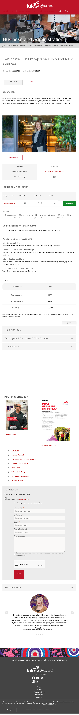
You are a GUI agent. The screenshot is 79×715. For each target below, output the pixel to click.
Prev (6, 612)
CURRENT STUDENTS (25, 11)
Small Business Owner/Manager (55, 171)
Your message (19, 536)
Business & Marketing (19, 45)
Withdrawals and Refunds (20, 476)
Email (16, 522)
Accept (9, 710)
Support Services (17, 480)
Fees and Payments (18, 455)
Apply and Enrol (39, 692)
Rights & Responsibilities (20, 463)
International (39, 695)
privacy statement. (49, 703)
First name (18, 508)
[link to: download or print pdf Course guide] (22, 415)
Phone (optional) (20, 529)
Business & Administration (34, 45)
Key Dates (15, 451)
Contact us (37, 11)
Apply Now (70, 203)
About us (39, 697)
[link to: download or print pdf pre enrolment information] (57, 420)
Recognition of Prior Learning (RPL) (24, 459)
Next (72, 612)
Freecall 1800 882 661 (49, 11)
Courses (8, 45)
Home (5, 11)
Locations (39, 689)
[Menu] (73, 11)
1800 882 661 (24, 500)
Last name (18, 515)
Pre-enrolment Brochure (50, 445)
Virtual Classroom (9, 203)
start (13, 82)
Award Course (13, 157)
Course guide (11, 434)
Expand (68, 323)
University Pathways (19, 472)
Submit (19, 574)
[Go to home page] (2, 46)
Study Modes (16, 468)
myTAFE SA (13, 11)
